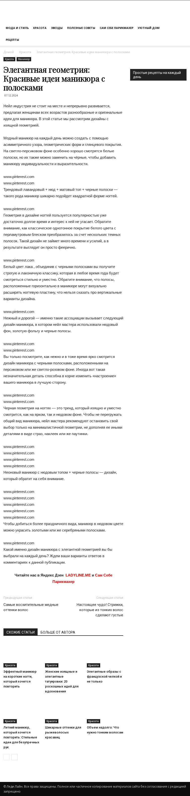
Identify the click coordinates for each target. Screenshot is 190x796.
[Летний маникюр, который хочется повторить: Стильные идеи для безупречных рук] (21, 710)
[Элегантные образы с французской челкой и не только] (105, 654)
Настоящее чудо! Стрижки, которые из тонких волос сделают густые (100, 609)
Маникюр (24, 59)
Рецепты (12, 40)
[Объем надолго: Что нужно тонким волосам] (105, 710)
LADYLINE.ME (78, 575)
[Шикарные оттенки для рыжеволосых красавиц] (63, 710)
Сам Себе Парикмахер (116, 28)
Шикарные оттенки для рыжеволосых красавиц (63, 732)
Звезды (57, 28)
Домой (8, 52)
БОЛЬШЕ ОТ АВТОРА (58, 632)
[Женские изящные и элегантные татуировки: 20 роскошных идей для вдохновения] (63, 654)
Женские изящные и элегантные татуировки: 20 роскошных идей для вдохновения (61, 681)
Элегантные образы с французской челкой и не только (104, 676)
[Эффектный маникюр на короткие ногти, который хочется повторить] (21, 654)
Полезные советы (81, 28)
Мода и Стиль (17, 28)
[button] (181, 28)
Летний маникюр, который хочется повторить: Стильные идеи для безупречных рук (21, 737)
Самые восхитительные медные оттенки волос (30, 607)
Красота (40, 28)
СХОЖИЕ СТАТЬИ (20, 632)
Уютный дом (149, 28)
